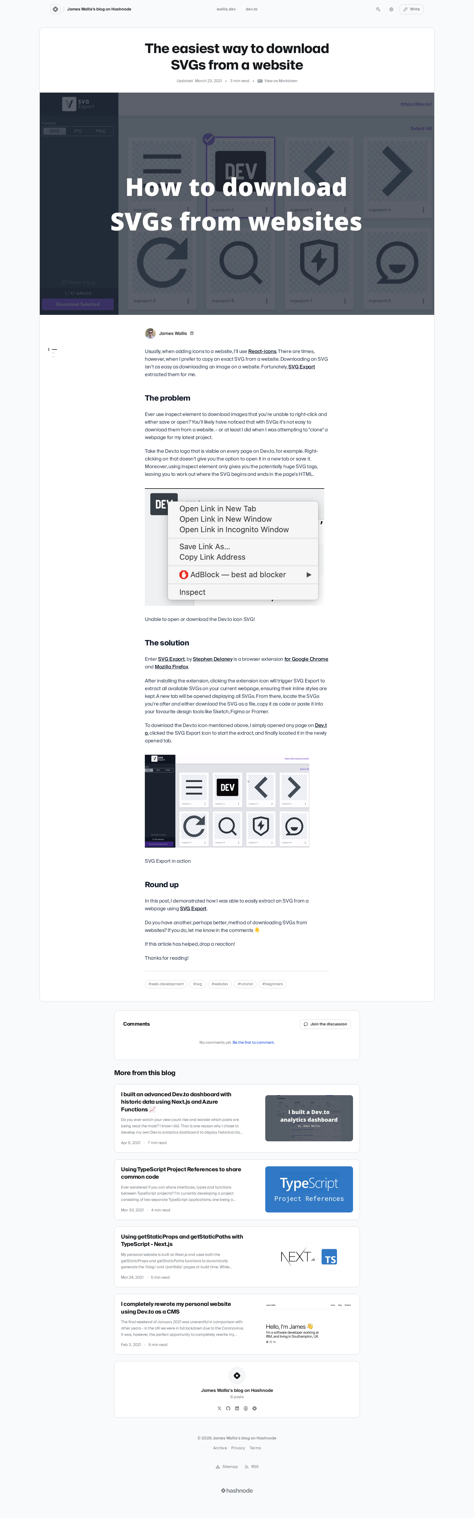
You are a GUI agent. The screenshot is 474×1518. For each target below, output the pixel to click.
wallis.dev (226, 9)
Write (415, 9)
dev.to (252, 9)
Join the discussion (329, 1024)
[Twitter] (219, 1408)
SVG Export (301, 367)
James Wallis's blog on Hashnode (99, 9)
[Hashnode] (254, 1408)
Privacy (238, 1448)
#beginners (272, 984)
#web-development (166, 984)
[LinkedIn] (191, 333)
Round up (57, 376)
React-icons (262, 351)
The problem (61, 360)
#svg (197, 984)
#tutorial (245, 984)
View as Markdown (280, 81)
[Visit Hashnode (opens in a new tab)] (237, 1490)
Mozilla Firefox (171, 667)
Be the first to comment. (254, 1042)
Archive (220, 1448)
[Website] (246, 1408)
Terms (255, 1448)
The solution (59, 368)
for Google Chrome (306, 659)
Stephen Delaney (213, 659)
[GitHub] (228, 1408)
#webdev (219, 984)
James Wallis (173, 333)
